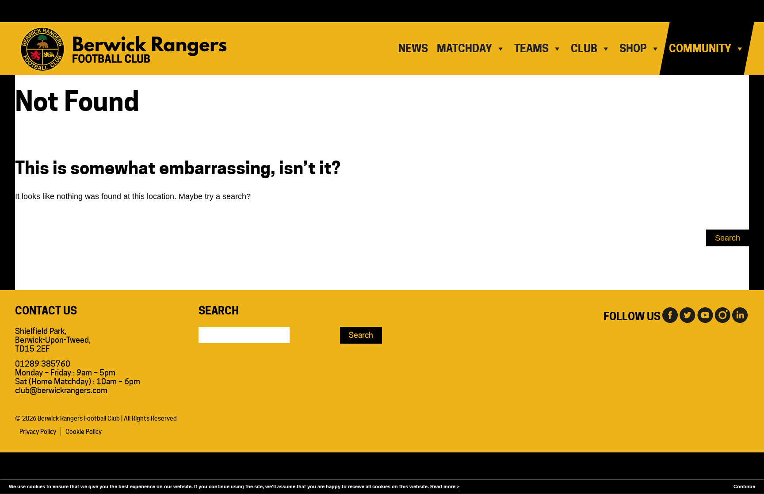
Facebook (669, 314)
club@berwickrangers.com (61, 390)
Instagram (722, 314)
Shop (633, 48)
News (413, 48)
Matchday (464, 48)
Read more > (444, 486)
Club (584, 48)
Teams (531, 48)
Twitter (687, 314)
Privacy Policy (37, 431)
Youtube (705, 314)
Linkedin (740, 314)
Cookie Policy (83, 431)
